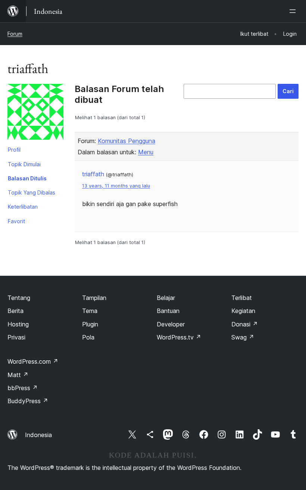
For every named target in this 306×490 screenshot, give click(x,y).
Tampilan (94, 297)
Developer (171, 324)
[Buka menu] (294, 11)
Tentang (18, 297)
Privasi (16, 337)
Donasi (244, 324)
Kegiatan (243, 310)
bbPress (22, 388)
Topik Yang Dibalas (31, 192)
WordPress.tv (179, 337)
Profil (14, 149)
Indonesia (38, 435)
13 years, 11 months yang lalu (116, 186)
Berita (15, 310)
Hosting (18, 324)
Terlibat (241, 297)
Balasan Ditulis (27, 178)
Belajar (166, 297)
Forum (14, 34)
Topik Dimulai (24, 164)
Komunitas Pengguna (126, 141)
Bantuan (168, 310)
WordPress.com (32, 361)
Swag (242, 337)
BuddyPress (27, 401)
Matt (17, 375)
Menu (145, 152)
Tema (89, 310)
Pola (88, 337)
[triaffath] (35, 113)
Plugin (90, 324)
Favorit (16, 221)
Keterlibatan (23, 206)
